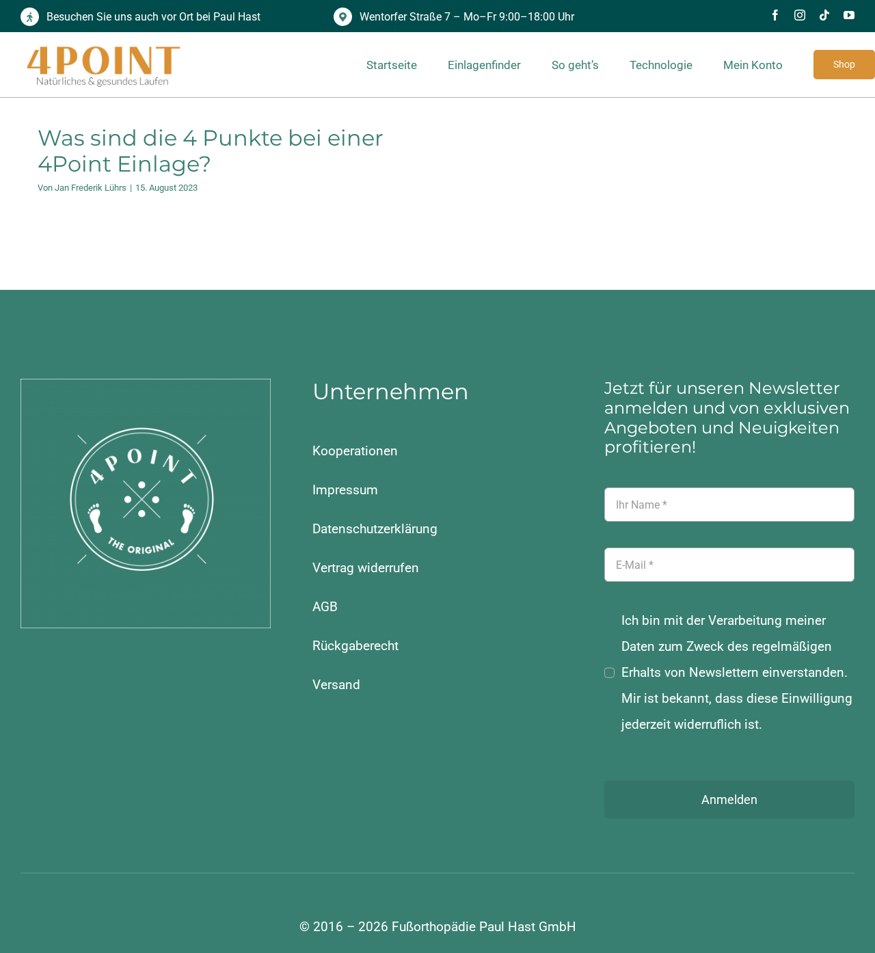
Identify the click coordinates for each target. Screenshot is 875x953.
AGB (325, 607)
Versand (336, 685)
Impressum (345, 490)
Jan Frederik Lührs (90, 188)
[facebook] (775, 15)
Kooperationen (355, 451)
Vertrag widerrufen (365, 568)
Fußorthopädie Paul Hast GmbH (484, 927)
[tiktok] (824, 15)
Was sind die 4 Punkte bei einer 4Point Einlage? (210, 150)
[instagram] (799, 15)
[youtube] (849, 15)
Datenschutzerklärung (375, 529)
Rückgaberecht (355, 646)
